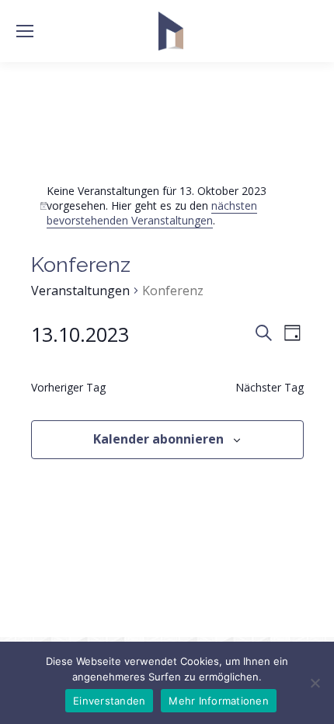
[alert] (167, 206)
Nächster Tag (269, 387)
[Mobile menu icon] (25, 31)
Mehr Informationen (219, 700)
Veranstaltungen (80, 290)
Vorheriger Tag (68, 387)
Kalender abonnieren (158, 438)
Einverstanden (109, 700)
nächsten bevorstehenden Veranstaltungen (152, 213)
